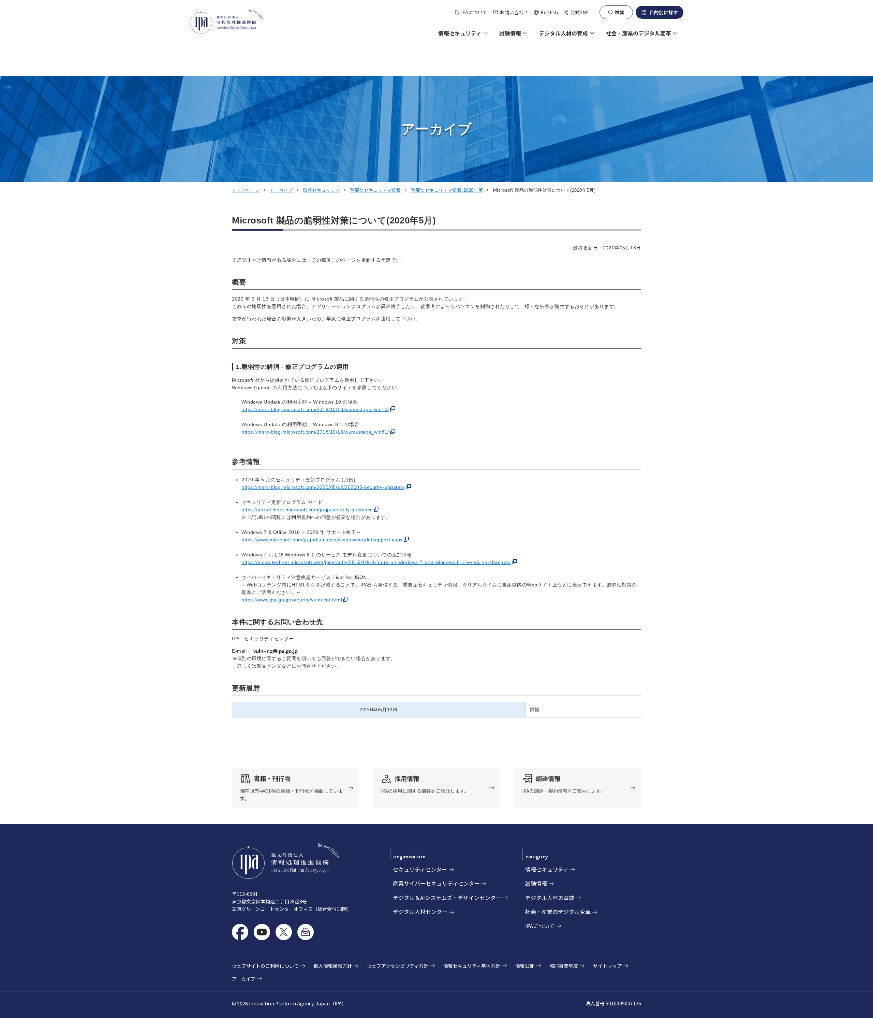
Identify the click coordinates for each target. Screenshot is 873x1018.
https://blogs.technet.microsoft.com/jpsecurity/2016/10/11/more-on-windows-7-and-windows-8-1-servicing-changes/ (376, 562)
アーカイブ (281, 190)
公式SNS (579, 12)
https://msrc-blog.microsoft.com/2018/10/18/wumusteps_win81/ (315, 432)
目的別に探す (663, 12)
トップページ (246, 190)
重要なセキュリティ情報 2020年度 (447, 190)
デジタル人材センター (420, 911)
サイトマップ (607, 965)
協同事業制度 (563, 965)
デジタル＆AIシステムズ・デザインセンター (447, 897)
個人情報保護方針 (333, 965)
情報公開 (524, 965)
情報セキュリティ (321, 190)
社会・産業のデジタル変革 (558, 911)
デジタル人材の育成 (549, 897)
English (546, 12)
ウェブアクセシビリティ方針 (397, 965)
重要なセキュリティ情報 (375, 190)
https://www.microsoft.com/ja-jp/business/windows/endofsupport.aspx (322, 539)
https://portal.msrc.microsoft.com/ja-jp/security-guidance (307, 509)
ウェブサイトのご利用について (265, 965)
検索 (619, 12)
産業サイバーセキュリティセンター (436, 883)
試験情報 (536, 883)
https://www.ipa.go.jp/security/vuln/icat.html (291, 599)
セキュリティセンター (420, 869)
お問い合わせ (514, 12)
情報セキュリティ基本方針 (471, 965)
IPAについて (474, 12)
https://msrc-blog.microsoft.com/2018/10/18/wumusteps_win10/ (315, 409)
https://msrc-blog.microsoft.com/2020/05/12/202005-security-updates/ (323, 487)
